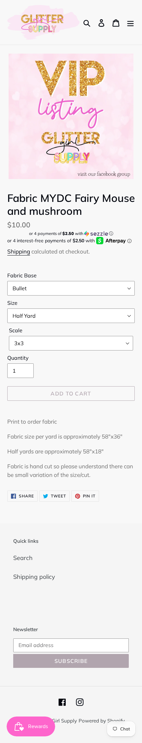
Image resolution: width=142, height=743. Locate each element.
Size (12, 303)
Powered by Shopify (102, 721)
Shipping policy (34, 576)
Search (23, 558)
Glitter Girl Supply (57, 721)
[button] (71, 233)
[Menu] (130, 22)
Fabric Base (22, 275)
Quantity (18, 357)
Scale (15, 330)
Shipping (18, 251)
